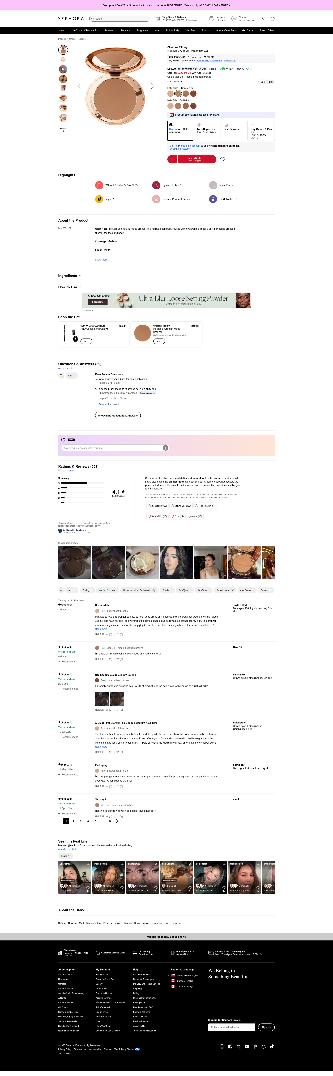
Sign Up (266, 1027)
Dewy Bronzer (142, 923)
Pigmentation (230, 60)
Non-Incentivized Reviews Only (138, 590)
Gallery (99, 983)
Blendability (202, 60)
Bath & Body (172, 30)
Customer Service (141, 974)
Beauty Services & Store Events (110, 1002)
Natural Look (216, 60)
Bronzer (82, 38)
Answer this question (110, 404)
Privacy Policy (64, 1049)
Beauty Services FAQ (143, 1007)
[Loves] (264, 18)
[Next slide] (152, 86)
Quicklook (70, 341)
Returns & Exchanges (143, 979)
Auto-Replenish (103, 1007)
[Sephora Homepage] (71, 18)
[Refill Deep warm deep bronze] (193, 106)
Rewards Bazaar (104, 1016)
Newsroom (63, 979)
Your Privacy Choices (124, 1049)
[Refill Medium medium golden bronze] (178, 106)
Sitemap (108, 1049)
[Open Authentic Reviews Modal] (89, 531)
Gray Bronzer (104, 923)
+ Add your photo (67, 849)
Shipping (137, 988)
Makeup (109, 30)
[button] (217, 69)
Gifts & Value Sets (226, 30)
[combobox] (119, 18)
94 (110, 821)
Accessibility (139, 1025)
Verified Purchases (108, 590)
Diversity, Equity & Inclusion (71, 1016)
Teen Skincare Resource (144, 1030)
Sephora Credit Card (105, 979)
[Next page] (117, 821)
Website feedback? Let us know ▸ (166, 936)
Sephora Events (65, 1002)
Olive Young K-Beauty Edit (84, 30)
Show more (101, 259)
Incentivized (66, 880)
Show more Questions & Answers (118, 415)
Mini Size (190, 30)
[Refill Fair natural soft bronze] (170, 106)
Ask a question (195, 56)
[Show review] (74, 562)
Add (86, 341)
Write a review (66, 470)
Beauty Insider (102, 974)
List (270, 81)
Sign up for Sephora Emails (224, 1020)
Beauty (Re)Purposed (68, 1025)
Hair (157, 30)
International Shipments (144, 997)
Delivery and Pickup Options (146, 983)
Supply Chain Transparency (71, 993)
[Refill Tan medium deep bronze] (186, 106)
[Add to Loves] (222, 159)
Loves (98, 1021)
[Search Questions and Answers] (61, 375)
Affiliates (62, 997)
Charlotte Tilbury (177, 47)
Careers (62, 983)
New (61, 30)
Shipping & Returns (180, 148)
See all (63, 130)
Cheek (72, 38)
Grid (263, 81)
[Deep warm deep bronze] (193, 93)
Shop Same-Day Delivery (108, 1030)
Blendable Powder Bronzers (166, 923)
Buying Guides (140, 1002)
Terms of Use (80, 1049)
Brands (206, 30)
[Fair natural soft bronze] (170, 93)
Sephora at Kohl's (141, 1011)
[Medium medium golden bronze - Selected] (178, 93)
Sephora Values (65, 988)
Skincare (125, 30)
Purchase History (104, 993)
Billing (136, 993)
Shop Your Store (103, 1025)
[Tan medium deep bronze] (186, 93)
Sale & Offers (267, 30)
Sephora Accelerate (67, 1021)
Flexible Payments (142, 1021)
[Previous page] (59, 821)
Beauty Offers (102, 1011)
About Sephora (65, 974)
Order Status (102, 988)
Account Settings (104, 997)
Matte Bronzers (87, 923)
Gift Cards (247, 30)
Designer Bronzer (123, 923)
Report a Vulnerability (68, 1030)
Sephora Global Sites (68, 1011)
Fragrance (142, 30)
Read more (101, 629)
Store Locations (140, 1016)
